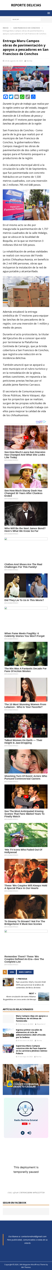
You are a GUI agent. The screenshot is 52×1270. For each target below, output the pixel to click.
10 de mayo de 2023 (25, 1057)
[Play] (22, 1133)
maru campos (25, 972)
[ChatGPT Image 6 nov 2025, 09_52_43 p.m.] (26, 1093)
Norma (29, 61)
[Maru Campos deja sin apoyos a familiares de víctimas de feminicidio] (8, 1019)
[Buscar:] (26, 19)
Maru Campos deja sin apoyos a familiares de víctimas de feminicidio (32, 1018)
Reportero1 (41, 1024)
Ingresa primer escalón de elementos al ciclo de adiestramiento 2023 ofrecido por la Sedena (31, 1033)
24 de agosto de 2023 (14, 61)
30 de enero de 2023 (25, 1040)
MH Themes (26, 1267)
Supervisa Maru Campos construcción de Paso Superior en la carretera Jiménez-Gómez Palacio (31, 1049)
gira (12, 972)
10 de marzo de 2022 (25, 1024)
